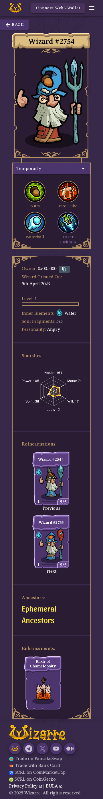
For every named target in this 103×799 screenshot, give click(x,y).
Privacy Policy (24, 786)
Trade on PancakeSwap (38, 759)
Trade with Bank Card (37, 765)
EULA (52, 786)
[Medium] (70, 748)
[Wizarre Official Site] (15, 748)
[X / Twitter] (42, 748)
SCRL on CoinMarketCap (40, 772)
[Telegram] (28, 748)
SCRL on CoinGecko (35, 779)
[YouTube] (56, 748)
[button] (51, 168)
